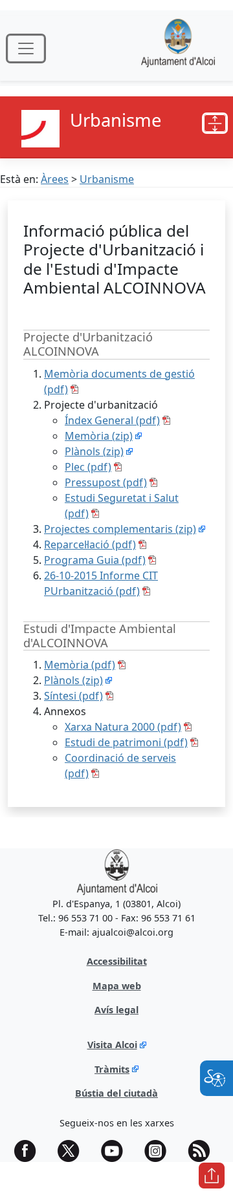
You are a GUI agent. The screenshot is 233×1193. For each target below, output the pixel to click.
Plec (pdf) (88, 467)
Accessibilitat (117, 961)
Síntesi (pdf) (73, 696)
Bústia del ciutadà (116, 1093)
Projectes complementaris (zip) (120, 529)
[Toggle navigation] (26, 48)
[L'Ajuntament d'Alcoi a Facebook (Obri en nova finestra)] (29, 1151)
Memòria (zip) (99, 436)
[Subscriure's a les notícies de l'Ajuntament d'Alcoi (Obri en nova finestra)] (203, 1151)
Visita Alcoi (112, 1044)
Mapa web (117, 986)
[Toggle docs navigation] (215, 123)
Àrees (55, 179)
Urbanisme (107, 179)
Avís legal (116, 1010)
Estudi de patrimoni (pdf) (126, 742)
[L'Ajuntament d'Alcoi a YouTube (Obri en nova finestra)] (116, 1151)
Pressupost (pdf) (106, 482)
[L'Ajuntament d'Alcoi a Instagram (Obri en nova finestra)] (159, 1151)
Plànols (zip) (94, 451)
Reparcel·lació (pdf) (90, 544)
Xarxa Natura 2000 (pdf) (123, 727)
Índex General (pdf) (112, 420)
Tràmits (111, 1069)
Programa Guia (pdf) (95, 560)
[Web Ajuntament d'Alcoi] (178, 48)
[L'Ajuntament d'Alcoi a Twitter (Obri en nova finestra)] (73, 1151)
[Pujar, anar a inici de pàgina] (211, 1175)
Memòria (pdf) (79, 665)
